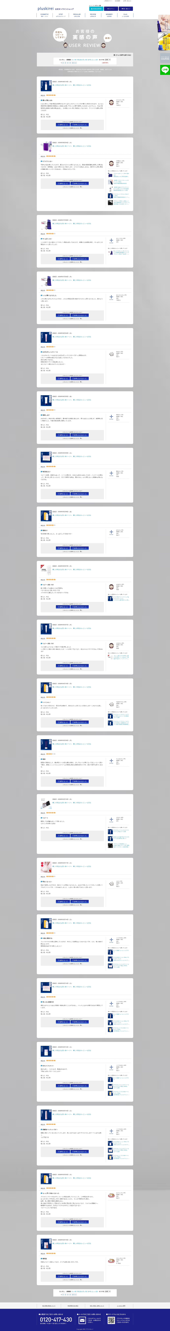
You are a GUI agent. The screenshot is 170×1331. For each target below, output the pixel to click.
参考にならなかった (80, 125)
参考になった (63, 125)
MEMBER (109, 15)
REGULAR (77, 15)
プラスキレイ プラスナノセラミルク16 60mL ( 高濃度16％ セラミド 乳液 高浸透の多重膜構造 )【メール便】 (121, 723)
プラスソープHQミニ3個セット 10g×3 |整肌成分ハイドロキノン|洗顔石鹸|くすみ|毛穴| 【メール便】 (121, 203)
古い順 (74, 60)
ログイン (112, 9)
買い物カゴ (126, 9)
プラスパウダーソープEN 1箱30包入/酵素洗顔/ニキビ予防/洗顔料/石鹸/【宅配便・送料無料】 (121, 176)
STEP (61, 15)
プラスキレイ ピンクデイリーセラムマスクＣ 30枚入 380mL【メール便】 (121, 965)
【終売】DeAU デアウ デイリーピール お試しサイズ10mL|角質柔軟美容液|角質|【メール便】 (121, 188)
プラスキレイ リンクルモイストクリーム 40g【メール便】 (121, 830)
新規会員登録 (97, 9)
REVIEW (93, 15)
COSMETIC (45, 15)
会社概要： (118, 1)
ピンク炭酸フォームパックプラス (121, 951)
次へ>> (74, 63)
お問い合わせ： (127, 1)
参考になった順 (93, 60)
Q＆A (125, 15)
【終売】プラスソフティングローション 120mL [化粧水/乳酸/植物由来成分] (121, 181)
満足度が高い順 (82, 60)
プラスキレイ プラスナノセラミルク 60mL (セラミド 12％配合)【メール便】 (121, 716)
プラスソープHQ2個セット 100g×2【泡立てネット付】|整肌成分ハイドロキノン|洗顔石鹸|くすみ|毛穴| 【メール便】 (121, 846)
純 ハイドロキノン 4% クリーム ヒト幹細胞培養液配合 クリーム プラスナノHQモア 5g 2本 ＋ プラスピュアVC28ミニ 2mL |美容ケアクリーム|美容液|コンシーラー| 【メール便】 (121, 254)
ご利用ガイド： (108, 1)
